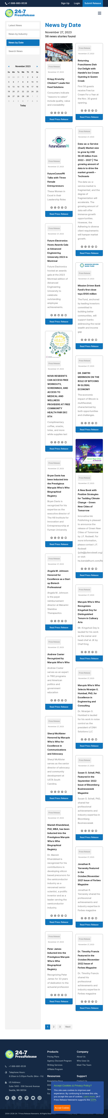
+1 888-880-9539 (17, 3)
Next (67, 1027)
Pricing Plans (53, 1057)
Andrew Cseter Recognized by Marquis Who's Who (58, 658)
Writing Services (54, 1065)
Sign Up (65, 3)
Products (52, 1052)
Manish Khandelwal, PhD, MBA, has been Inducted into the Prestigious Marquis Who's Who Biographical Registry (58, 837)
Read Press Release (59, 119)
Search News (16, 51)
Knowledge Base (55, 1081)
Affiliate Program (55, 1069)
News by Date (16, 43)
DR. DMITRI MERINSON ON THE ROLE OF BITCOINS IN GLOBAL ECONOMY (88, 381)
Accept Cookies (62, 1108)
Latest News (15, 25)
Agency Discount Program (59, 1061)
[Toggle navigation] (99, 13)
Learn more (89, 1096)
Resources (53, 1076)
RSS (49, 1085)
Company (82, 1052)
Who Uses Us (83, 1061)
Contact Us (82, 1081)
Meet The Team (84, 1065)
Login (77, 3)
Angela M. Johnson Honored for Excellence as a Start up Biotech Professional (58, 579)
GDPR (93, 1099)
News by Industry (18, 34)
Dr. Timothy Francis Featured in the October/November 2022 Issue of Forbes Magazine (88, 959)
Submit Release (93, 3)
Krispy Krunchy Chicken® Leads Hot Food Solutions (58, 83)
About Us (81, 1057)
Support (82, 1076)
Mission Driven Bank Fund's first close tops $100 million (89, 290)
